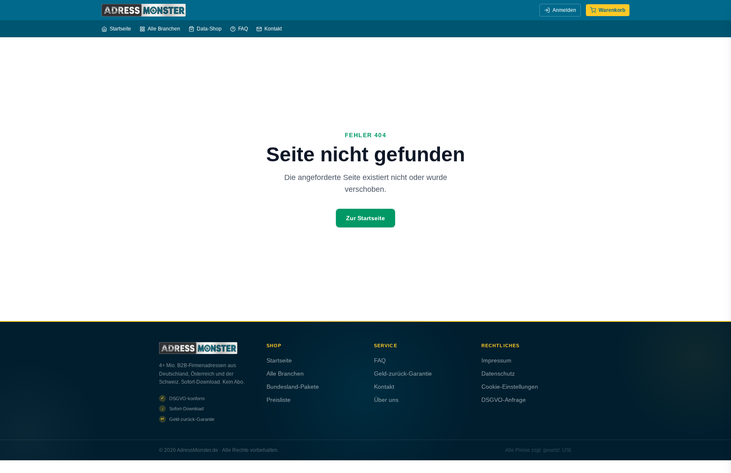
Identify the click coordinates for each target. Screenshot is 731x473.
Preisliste (279, 399)
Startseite (120, 29)
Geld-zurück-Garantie (403, 373)
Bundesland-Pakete (293, 386)
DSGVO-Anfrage (503, 399)
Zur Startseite (365, 218)
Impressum (496, 360)
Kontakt (273, 29)
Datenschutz (498, 373)
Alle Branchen (164, 29)
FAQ (243, 29)
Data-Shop (209, 29)
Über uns (386, 399)
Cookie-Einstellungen (509, 386)
